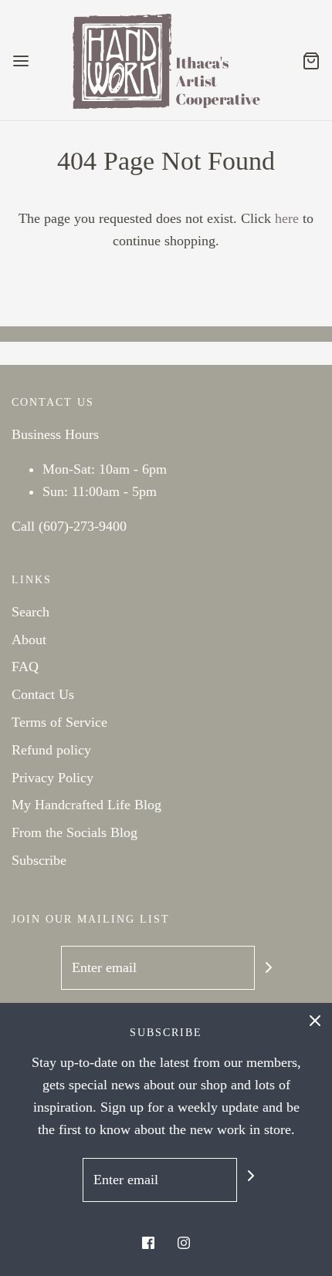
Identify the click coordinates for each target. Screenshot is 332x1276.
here (287, 218)
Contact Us (43, 694)
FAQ (25, 666)
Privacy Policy (52, 777)
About (29, 639)
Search (30, 611)
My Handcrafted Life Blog (86, 804)
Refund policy (51, 750)
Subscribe (39, 860)
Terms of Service (59, 722)
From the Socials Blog (74, 832)
